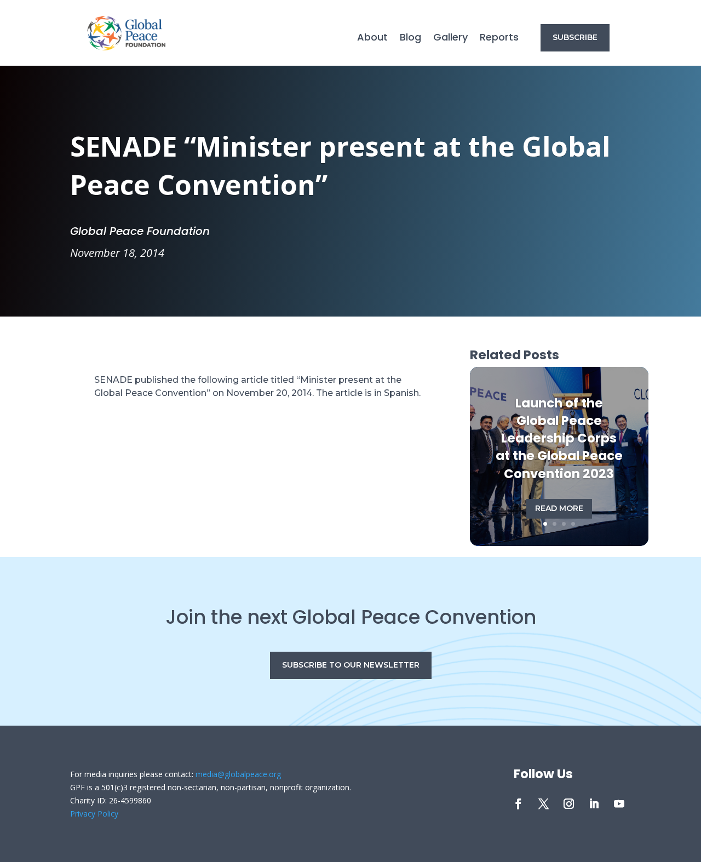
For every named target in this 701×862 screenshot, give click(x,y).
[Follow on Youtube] (618, 804)
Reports (499, 38)
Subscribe (575, 37)
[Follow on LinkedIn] (593, 804)
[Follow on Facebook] (518, 804)
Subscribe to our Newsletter (351, 665)
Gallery (450, 38)
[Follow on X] (543, 804)
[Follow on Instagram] (568, 804)
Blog (410, 38)
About (372, 38)
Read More (559, 508)
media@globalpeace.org (238, 774)
